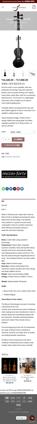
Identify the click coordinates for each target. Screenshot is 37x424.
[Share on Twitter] (11, 189)
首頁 (11, 23)
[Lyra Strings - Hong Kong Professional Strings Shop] (18, 7)
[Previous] (5, 51)
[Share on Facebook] (7, 189)
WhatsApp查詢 (13, 145)
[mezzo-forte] (14, 174)
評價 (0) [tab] (4, 209)
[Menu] (3, 7)
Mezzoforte (16, 157)
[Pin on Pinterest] (18, 189)
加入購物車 (18, 139)
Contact (18, 409)
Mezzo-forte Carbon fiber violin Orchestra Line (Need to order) (9, 379)
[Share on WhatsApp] (3, 189)
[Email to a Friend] (14, 189)
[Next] (32, 51)
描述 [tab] (3, 201)
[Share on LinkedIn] (22, 189)
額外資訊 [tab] (4, 205)
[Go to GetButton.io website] (32, 422)
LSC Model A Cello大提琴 (27, 378)
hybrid (4, 132)
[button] (13, 146)
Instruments (21, 23)
